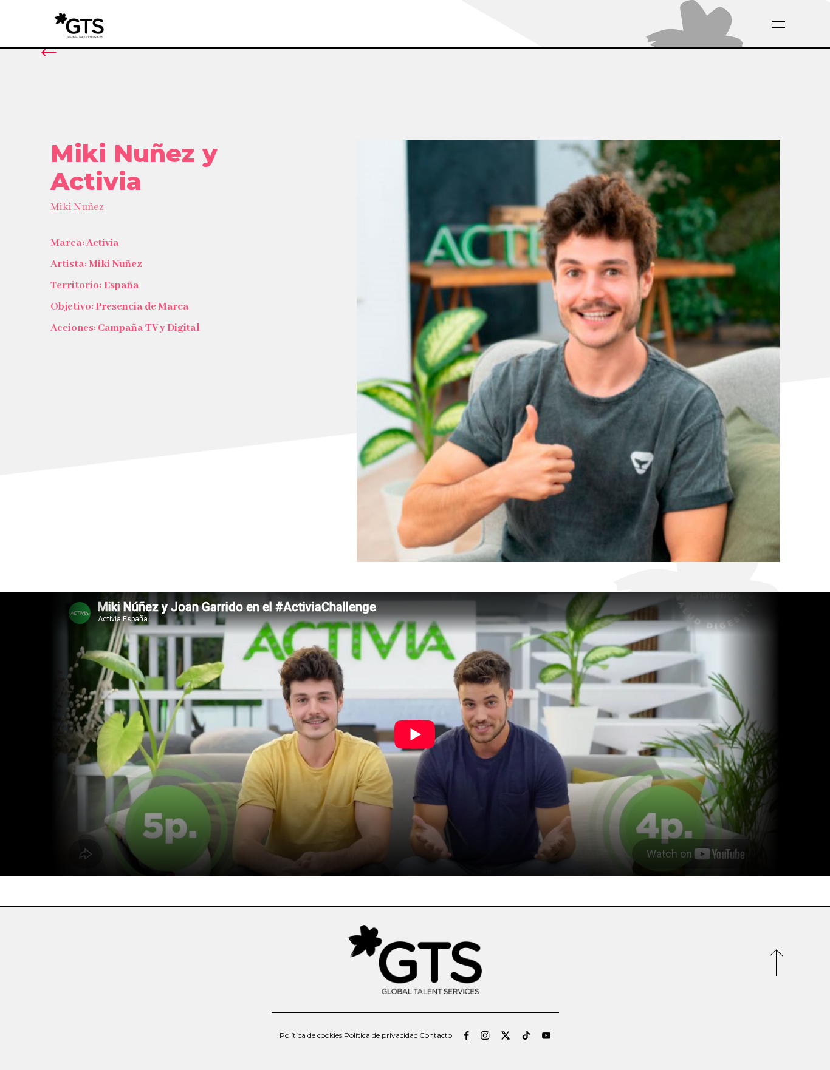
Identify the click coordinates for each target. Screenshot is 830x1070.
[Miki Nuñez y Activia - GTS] (108, 24)
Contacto (435, 1035)
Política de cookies (311, 1035)
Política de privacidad (381, 1035)
